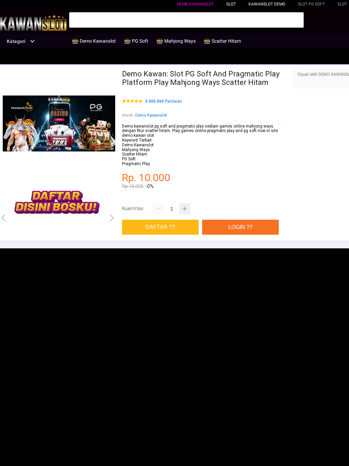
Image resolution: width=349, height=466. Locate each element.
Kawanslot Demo (266, 4)
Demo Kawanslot (195, 4)
